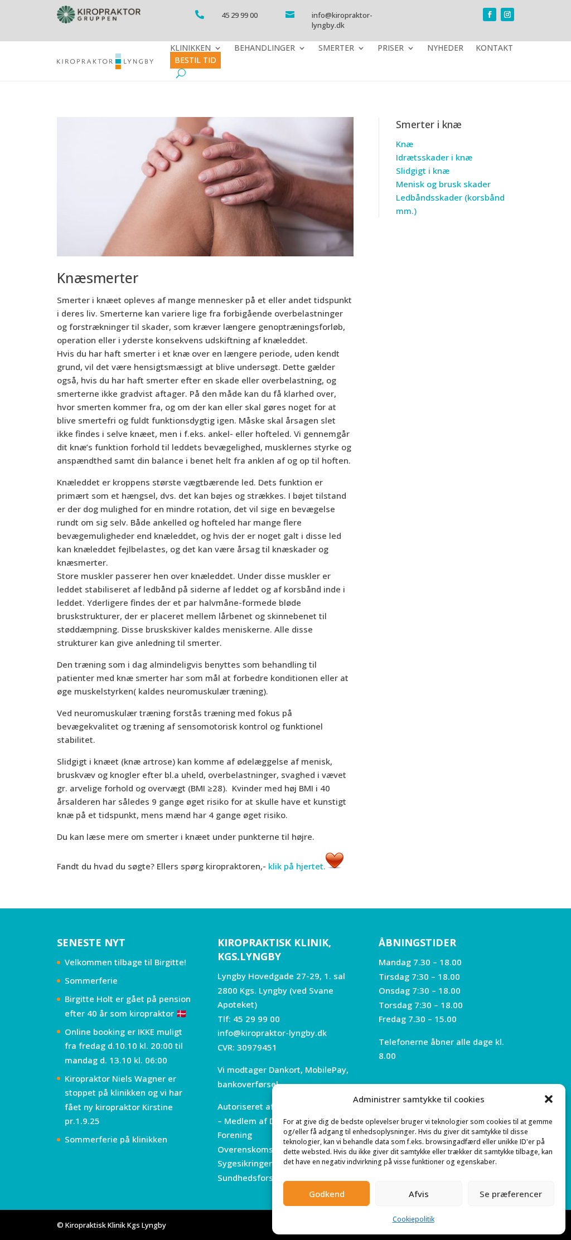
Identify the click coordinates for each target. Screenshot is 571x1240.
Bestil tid (195, 60)
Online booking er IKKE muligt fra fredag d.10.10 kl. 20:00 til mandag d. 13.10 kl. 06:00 (124, 1046)
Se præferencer (511, 1193)
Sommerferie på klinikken (116, 1139)
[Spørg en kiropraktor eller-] (334, 866)
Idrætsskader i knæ (434, 157)
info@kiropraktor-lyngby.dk (272, 1032)
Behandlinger (264, 48)
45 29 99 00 (256, 1018)
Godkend (327, 1193)
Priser (391, 48)
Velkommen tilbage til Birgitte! (125, 961)
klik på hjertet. (297, 866)
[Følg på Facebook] (489, 14)
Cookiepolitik (413, 1219)
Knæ (404, 143)
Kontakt (494, 48)
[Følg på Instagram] (507, 14)
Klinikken (190, 48)
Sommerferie (91, 980)
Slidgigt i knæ (422, 170)
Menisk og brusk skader (443, 183)
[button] (548, 1099)
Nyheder (445, 48)
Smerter (336, 48)
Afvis (419, 1193)
